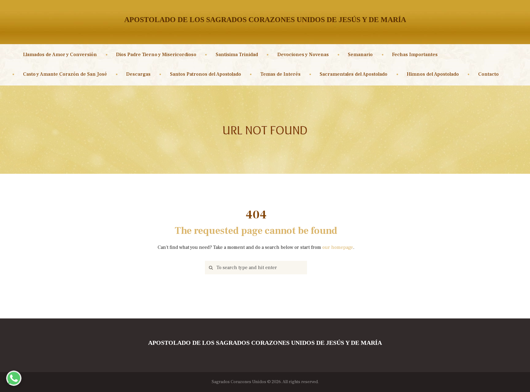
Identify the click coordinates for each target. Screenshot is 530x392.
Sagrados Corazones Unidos (239, 382)
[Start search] (209, 268)
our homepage (337, 247)
